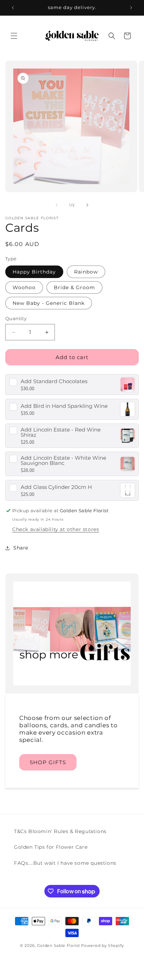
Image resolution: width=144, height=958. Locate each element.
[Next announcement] (131, 7)
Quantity (16, 318)
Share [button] (20, 548)
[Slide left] (56, 205)
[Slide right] (87, 205)
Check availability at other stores (55, 529)
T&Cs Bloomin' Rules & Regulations (60, 831)
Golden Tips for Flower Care (50, 847)
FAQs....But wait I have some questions (65, 863)
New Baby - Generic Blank (49, 303)
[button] (14, 35)
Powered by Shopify (102, 945)
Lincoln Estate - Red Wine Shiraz (61, 432)
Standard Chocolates (54, 381)
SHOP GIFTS (48, 762)
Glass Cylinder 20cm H (56, 487)
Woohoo (24, 287)
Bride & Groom (74, 287)
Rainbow (86, 272)
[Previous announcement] (13, 7)
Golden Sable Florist (58, 945)
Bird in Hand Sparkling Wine (64, 406)
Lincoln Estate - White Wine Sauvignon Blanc (63, 460)
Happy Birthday (34, 272)
